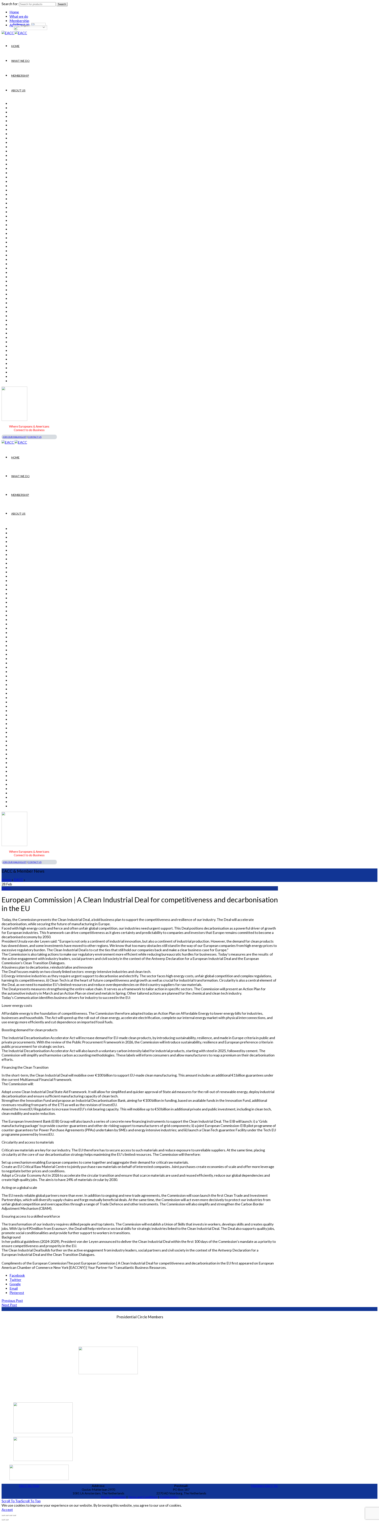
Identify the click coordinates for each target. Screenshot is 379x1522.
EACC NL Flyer (29, 1486)
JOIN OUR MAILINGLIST (14, 437)
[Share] (6, 1515)
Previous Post (12, 1300)
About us (18, 90)
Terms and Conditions (143, 1497)
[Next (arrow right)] (6, 1519)
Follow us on (21, 24)
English (24, 26)
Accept (7, 1509)
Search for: (10, 4)
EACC (18, 880)
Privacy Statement (113, 1497)
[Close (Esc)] (3, 1515)
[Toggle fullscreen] (10, 1515)
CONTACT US (34, 437)
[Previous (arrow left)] (3, 1519)
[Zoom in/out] (14, 1515)
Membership (20, 75)
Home (14, 12)
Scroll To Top (21, 1501)
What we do (18, 16)
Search (62, 4)
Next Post (9, 1305)
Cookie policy (169, 1497)
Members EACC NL (264, 1486)
